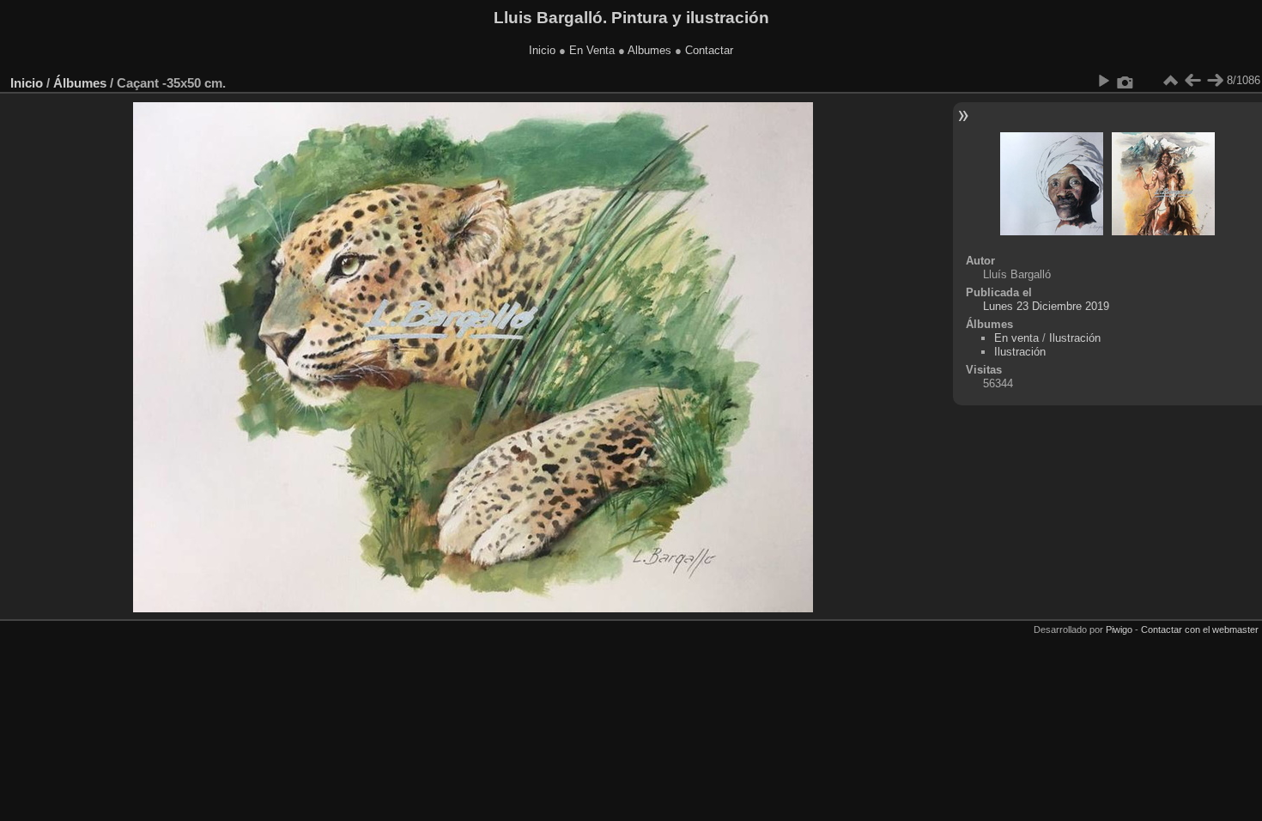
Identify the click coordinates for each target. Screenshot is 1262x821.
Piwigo (1119, 629)
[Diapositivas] (1170, 81)
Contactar (709, 50)
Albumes (649, 50)
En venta (1016, 337)
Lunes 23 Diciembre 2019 (1046, 306)
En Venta (592, 50)
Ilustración (1075, 337)
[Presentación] (1103, 81)
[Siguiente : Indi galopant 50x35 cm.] (1215, 81)
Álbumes (79, 83)
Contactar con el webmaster (1200, 629)
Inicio (542, 50)
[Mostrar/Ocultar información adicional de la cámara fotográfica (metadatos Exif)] (1125, 81)
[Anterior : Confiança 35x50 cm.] (1192, 81)
